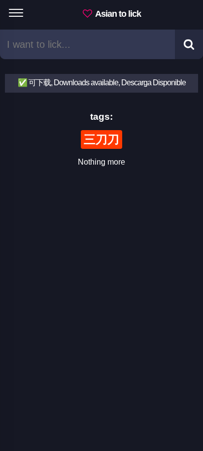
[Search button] (189, 44)
